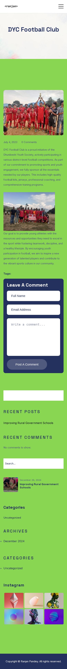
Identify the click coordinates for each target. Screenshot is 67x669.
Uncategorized (12, 517)
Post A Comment (26, 364)
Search (54, 398)
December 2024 (14, 541)
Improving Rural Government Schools (28, 423)
